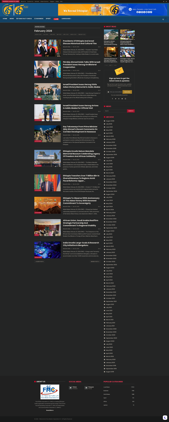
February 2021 (110, 323)
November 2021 (111, 295)
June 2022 (109, 274)
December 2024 (111, 182)
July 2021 (109, 307)
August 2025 (110, 157)
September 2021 (111, 301)
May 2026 (59, 34)
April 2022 (109, 280)
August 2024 (110, 194)
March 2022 (110, 283)
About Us (23, 1)
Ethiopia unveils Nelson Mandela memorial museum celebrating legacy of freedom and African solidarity (81, 154)
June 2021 (109, 310)
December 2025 (111, 145)
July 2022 (109, 271)
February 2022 (110, 286)
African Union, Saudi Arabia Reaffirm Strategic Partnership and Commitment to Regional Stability (80, 223)
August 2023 (110, 231)
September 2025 (111, 154)
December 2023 (111, 219)
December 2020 (111, 329)
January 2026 (110, 142)
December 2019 (111, 365)
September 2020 (111, 338)
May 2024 (109, 203)
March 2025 (110, 173)
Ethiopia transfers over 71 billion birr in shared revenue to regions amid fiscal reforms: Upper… (81, 178)
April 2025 (109, 170)
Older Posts (40, 261)
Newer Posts (95, 261)
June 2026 (52, 34)
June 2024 (109, 200)
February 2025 (110, 176)
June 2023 (109, 237)
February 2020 (110, 359)
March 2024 (110, 210)
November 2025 (111, 148)
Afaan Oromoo (44, 1)
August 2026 (38, 34)
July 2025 (109, 161)
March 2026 (73, 34)
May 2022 (109, 277)
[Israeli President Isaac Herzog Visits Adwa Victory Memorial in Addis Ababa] (47, 91)
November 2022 (111, 258)
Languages (66, 19)
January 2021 (110, 326)
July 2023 (109, 234)
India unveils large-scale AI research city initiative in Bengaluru (81, 244)
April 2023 (109, 243)
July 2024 (109, 197)
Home (5, 19)
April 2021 (109, 317)
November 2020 (111, 332)
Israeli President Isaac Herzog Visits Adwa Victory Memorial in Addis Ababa (81, 85)
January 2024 (110, 216)
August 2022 (110, 268)
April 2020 (109, 353)
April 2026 (65, 34)
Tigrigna (52, 1)
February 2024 (110, 213)
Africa (36, 235)
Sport (48, 19)
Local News (38, 55)
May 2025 (109, 167)
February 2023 (110, 249)
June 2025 (109, 164)
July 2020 (109, 344)
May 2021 (109, 314)
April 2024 (109, 206)
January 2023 (110, 252)
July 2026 (45, 34)
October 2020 (110, 335)
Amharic (37, 1)
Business (39, 19)
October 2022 (110, 261)
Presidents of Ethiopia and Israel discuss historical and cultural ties (80, 42)
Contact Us (30, 1)
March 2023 (110, 246)
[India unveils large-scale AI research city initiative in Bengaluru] (47, 249)
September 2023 (111, 228)
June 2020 (109, 347)
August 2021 (110, 304)
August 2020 (110, 341)
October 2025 (110, 151)
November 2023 (111, 222)
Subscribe (127, 92)
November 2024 (111, 185)
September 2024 (111, 191)
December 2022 (111, 255)
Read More (50, 410)
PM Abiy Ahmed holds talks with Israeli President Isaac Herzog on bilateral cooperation (81, 64)
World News (38, 257)
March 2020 (110, 356)
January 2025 (110, 179)
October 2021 (110, 298)
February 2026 (81, 34)
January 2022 (110, 289)
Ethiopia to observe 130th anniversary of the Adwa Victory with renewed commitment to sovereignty (81, 200)
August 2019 (110, 372)
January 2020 (110, 362)
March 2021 (109, 320)
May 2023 (109, 240)
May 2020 (109, 350)
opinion (105, 405)
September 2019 (111, 369)
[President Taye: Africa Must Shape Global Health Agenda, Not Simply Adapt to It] (127, 52)
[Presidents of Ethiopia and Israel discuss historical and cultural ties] (47, 48)
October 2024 (110, 188)
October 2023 (110, 225)
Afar (61, 1)
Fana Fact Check (25, 19)
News (12, 19)
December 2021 (111, 292)
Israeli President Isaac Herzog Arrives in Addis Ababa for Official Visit (80, 106)
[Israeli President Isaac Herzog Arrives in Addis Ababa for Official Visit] (47, 112)
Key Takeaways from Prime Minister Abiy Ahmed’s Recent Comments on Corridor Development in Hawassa (80, 129)
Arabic (57, 1)
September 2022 (111, 265)
